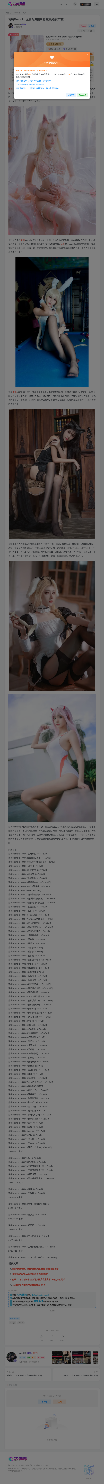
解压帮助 (82, 94)
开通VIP (71, 94)
